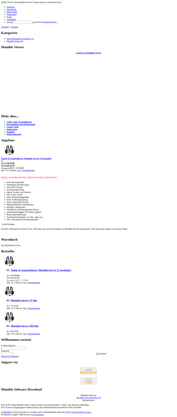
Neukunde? (12, 14)
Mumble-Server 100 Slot (24, 326)
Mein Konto (12, 12)
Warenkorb (11, 9)
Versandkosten (28, 170)
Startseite (11, 7)
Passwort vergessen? (10, 356)
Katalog (14, 27)
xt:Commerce (38, 414)
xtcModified (6, 412)
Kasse (9, 17)
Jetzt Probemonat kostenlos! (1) (20, 39)
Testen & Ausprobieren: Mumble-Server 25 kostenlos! (41, 270)
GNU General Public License (78, 412)
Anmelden (11, 19)
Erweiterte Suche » (49, 22)
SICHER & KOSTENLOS (88, 398)
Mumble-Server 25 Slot (24, 300)
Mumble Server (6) (15, 41)
